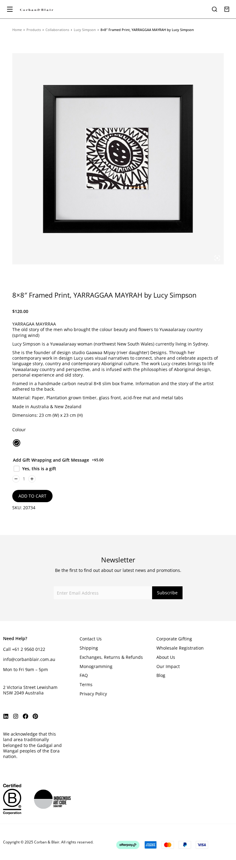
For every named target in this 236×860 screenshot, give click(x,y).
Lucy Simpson (85, 29)
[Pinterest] (35, 716)
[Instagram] (15, 716)
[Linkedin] (6, 716)
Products (33, 29)
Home (17, 29)
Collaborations (57, 29)
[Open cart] (227, 9)
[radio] (17, 443)
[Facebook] (25, 716)
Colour (19, 429)
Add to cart (32, 496)
